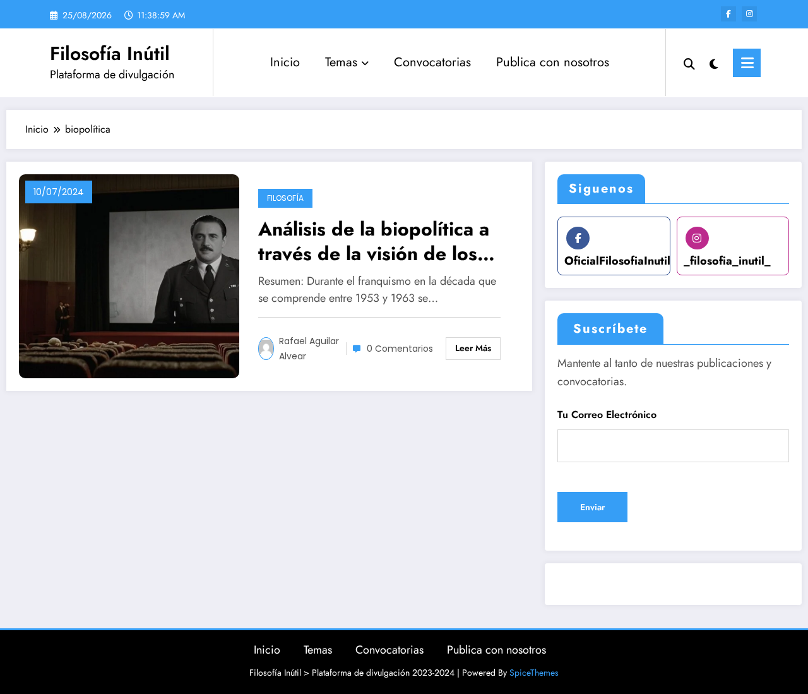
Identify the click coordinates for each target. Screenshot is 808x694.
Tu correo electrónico (606, 414)
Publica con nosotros (552, 62)
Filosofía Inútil (110, 53)
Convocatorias (432, 62)
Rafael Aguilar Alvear (309, 348)
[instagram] (749, 13)
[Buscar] (689, 62)
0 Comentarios (400, 348)
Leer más (473, 348)
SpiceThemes (534, 672)
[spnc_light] (714, 62)
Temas (341, 62)
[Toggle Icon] (747, 63)
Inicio (285, 62)
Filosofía (285, 198)
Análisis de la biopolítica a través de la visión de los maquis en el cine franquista (381, 241)
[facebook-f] (728, 13)
